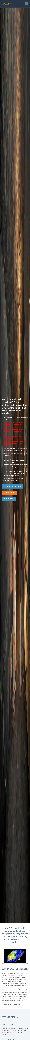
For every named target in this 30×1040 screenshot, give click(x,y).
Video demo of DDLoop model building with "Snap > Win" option (13, 431)
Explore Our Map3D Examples (11, 1004)
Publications (9, 499)
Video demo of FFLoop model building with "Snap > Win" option (13, 424)
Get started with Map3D (12, 486)
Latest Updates (9, 492)
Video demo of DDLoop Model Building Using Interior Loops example (13, 443)
